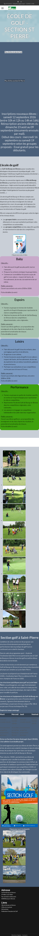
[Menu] (2, 8)
